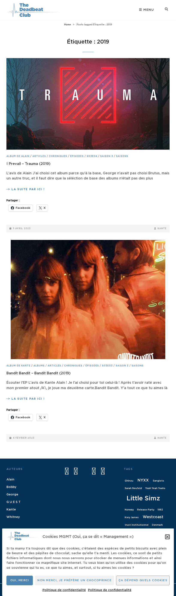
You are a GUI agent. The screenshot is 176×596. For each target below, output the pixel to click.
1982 (160, 510)
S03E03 (107, 366)
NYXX (143, 480)
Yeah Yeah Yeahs (155, 488)
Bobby (11, 487)
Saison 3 (106, 156)
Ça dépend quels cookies (142, 580)
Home (67, 25)
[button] (167, 537)
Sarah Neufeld (133, 488)
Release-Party (145, 510)
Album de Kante (18, 366)
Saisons (122, 156)
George (12, 494)
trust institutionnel (137, 525)
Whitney (13, 517)
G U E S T (13, 502)
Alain (10, 479)
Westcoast (153, 517)
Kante (162, 228)
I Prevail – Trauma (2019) (28, 164)
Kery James (132, 517)
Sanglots (158, 481)
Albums (39, 366)
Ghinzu (129, 481)
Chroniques (58, 156)
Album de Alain (17, 156)
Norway (129, 510)
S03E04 (92, 156)
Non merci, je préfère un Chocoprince (74, 580)
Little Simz (143, 498)
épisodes (77, 156)
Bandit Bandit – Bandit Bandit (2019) (38, 373)
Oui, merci (19, 580)
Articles (39, 156)
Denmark (157, 525)
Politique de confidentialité (64, 590)
